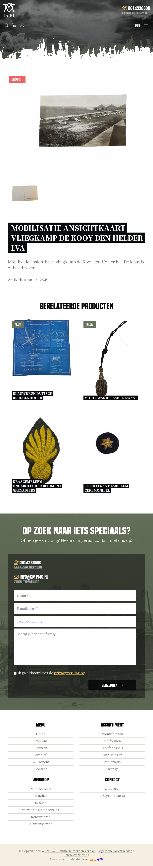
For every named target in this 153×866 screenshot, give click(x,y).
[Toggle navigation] (145, 26)
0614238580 (112, 789)
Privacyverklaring (76, 855)
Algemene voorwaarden (115, 851)
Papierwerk (112, 762)
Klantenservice (40, 824)
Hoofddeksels (112, 748)
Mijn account (40, 789)
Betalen (41, 803)
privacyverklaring (69, 672)
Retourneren (41, 817)
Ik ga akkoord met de (51, 672)
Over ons (41, 741)
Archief (40, 755)
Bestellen (40, 796)
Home (40, 734)
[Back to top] (145, 858)
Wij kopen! (40, 762)
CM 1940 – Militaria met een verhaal (70, 851)
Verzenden (110, 685)
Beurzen (40, 748)
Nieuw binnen (112, 734)
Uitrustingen (112, 755)
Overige (112, 769)
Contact (41, 769)
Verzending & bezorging (41, 810)
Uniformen (112, 741)
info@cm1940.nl (112, 796)
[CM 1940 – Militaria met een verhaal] (9, 10)
